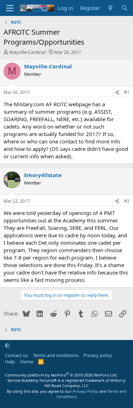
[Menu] (9, 8)
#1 (126, 92)
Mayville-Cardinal (27, 52)
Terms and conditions (55, 355)
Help (10, 361)
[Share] (117, 93)
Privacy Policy (85, 391)
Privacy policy (97, 355)
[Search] (125, 8)
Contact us (16, 355)
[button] (7, 345)
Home (26, 361)
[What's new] (110, 8)
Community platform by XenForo (61, 375)
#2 (126, 201)
